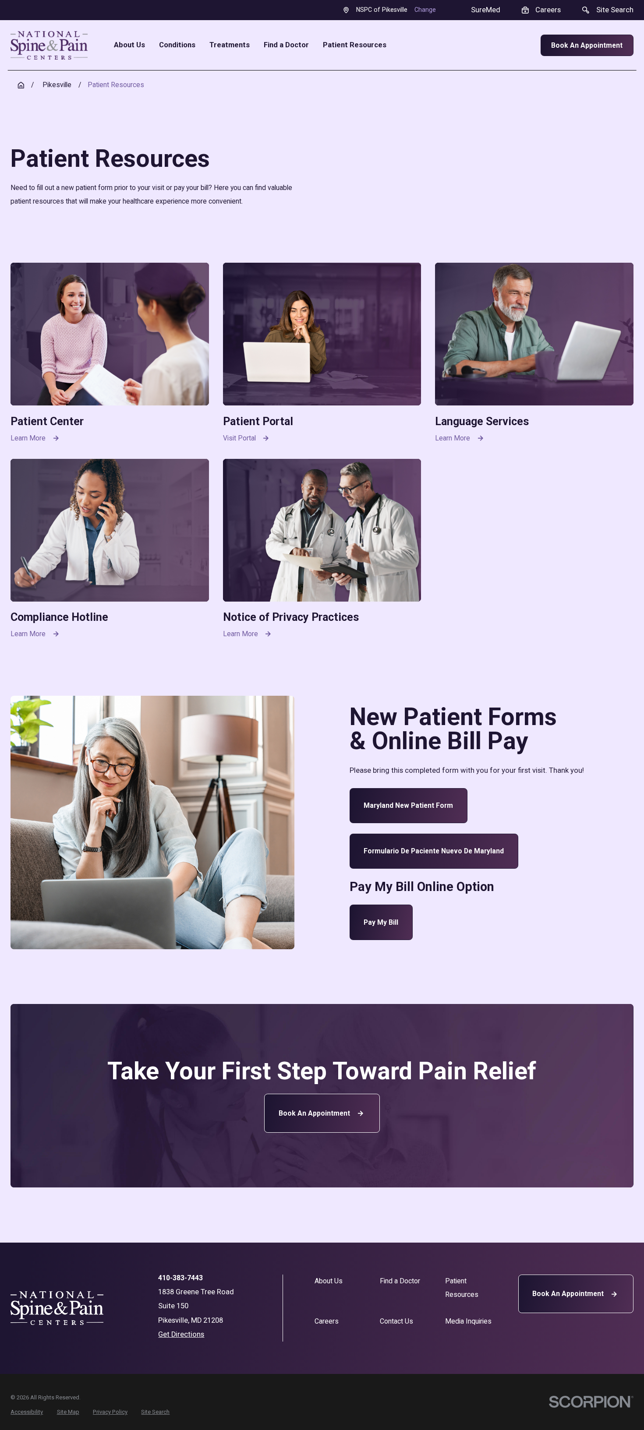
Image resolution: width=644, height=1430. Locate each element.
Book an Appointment (314, 1113)
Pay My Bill (381, 922)
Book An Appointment (587, 45)
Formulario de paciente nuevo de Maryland (434, 851)
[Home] (49, 45)
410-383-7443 (180, 1278)
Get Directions (181, 1334)
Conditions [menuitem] (177, 45)
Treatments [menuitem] (229, 45)
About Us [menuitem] (129, 45)
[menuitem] (27, 1411)
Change (425, 9)
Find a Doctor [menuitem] (286, 45)
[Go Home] (21, 85)
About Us (329, 1281)
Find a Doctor (400, 1281)
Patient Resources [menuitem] (354, 45)
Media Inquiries (468, 1321)
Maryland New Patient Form (408, 805)
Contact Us (396, 1321)
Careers (327, 1321)
